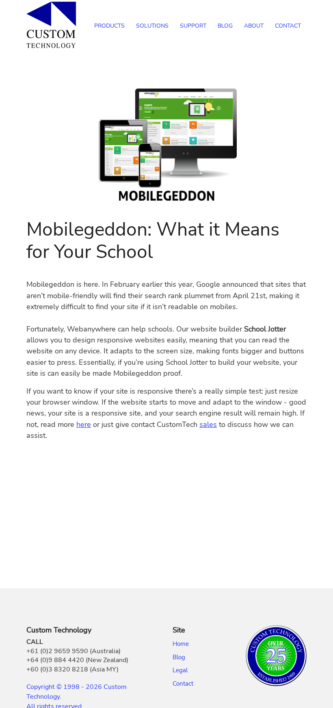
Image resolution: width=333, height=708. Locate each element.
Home (181, 644)
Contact (183, 684)
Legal (180, 670)
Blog (179, 657)
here (83, 424)
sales (208, 424)
